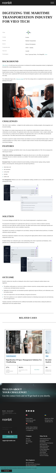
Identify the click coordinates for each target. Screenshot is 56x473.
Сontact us (9, 436)
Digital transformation (44, 446)
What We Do (43, 436)
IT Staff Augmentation (44, 449)
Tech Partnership (43, 450)
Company (29, 436)
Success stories (10, 410)
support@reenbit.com (8, 440)
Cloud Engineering (44, 447)
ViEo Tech (4, 65)
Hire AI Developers (30, 462)
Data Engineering (43, 444)
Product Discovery (44, 454)
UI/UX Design (43, 452)
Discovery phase (19, 79)
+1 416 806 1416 (29, 430)
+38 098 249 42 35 (49, 421)
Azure (46, 54)
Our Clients (28, 440)
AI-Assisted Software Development (44, 441)
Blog (27, 443)
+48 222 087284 (29, 421)
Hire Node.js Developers (31, 465)
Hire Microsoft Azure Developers (33, 464)
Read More (36, 369)
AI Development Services (45, 438)
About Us (28, 438)
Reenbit (4, 410)
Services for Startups (44, 455)
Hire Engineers (30, 460)
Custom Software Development (46, 443)
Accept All (6, 470)
